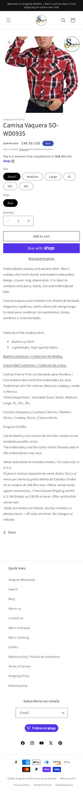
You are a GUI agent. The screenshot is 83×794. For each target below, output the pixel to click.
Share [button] (12, 532)
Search (13, 589)
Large (53, 177)
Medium (32, 177)
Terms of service (43, 784)
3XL (26, 186)
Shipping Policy (19, 676)
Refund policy (18, 686)
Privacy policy (22, 784)
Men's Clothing (19, 637)
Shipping (23, 149)
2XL (10, 186)
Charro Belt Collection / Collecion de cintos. (35, 365)
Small (12, 177)
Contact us (16, 618)
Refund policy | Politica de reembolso (34, 657)
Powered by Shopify (46, 778)
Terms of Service (20, 666)
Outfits (13, 647)
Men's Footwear (19, 628)
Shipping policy (64, 784)
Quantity (8, 212)
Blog (12, 599)
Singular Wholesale (22, 580)
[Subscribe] (62, 713)
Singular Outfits (25, 778)
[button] (8, 20)
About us (15, 608)
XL (69, 177)
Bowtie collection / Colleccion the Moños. (33, 356)
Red (10, 203)
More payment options (42, 258)
